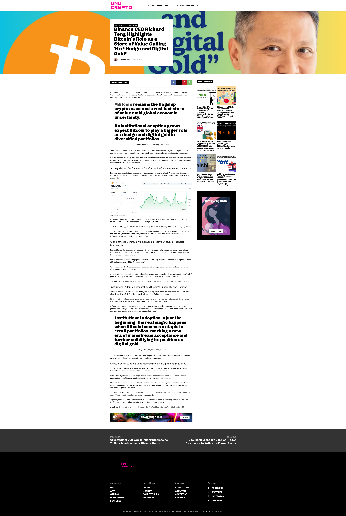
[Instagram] (208, 496)
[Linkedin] (208, 500)
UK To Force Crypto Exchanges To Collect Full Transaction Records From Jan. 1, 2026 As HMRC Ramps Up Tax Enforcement (206, 146)
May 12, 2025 (164, 145)
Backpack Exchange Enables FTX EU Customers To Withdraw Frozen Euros (211, 441)
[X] (179, 82)
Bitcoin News (132, 25)
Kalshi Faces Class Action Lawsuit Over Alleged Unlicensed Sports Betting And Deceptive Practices (205, 177)
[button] (197, 5)
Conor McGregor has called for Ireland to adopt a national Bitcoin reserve (156, 376)
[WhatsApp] (189, 82)
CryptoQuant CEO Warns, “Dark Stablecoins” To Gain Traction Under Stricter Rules (139, 441)
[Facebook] (173, 82)
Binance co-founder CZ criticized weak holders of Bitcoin (143, 383)
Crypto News (120, 25)
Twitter (217, 492)
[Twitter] (208, 492)
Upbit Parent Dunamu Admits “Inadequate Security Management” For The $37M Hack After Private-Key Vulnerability (226, 179)
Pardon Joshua (126, 59)
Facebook (217, 488)
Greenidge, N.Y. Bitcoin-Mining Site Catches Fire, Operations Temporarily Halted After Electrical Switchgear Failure (205, 112)
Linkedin (217, 500)
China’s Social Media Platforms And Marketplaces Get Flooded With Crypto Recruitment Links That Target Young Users (225, 112)
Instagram (218, 496)
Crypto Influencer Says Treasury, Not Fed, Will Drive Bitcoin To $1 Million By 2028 (151, 407)
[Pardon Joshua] (116, 59)
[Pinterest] (184, 82)
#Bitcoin (123, 104)
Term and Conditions (212, 511)
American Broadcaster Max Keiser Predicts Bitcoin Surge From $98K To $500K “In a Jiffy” (154, 281)
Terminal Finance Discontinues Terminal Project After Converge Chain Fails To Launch (226, 145)
